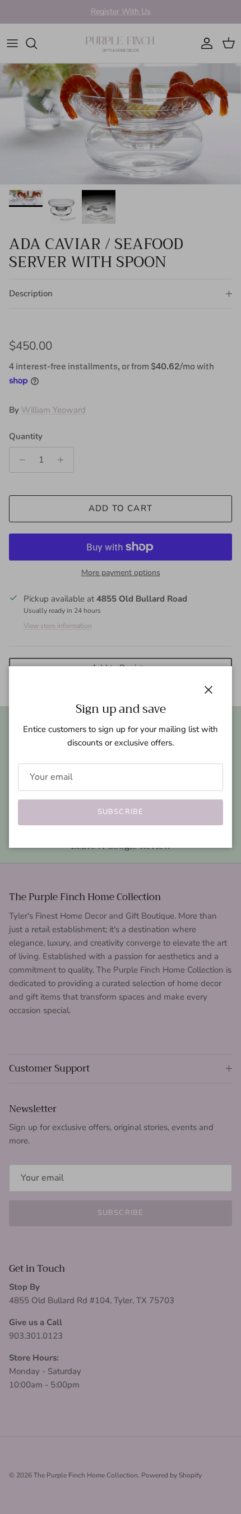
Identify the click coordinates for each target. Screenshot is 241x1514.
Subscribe (120, 812)
